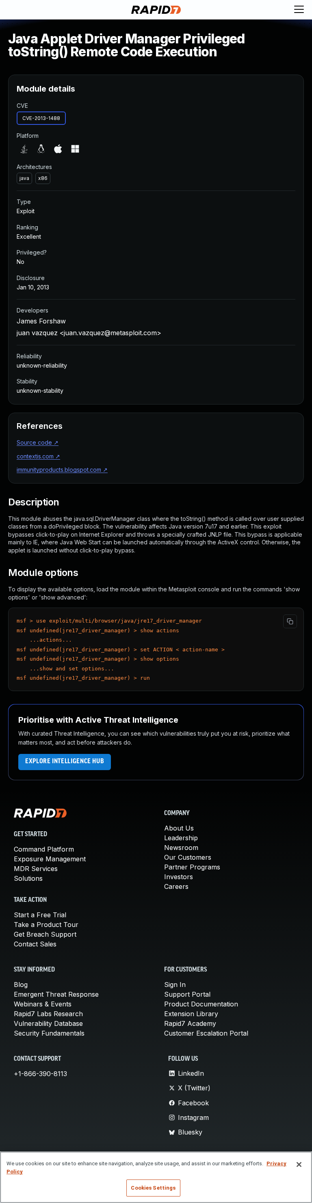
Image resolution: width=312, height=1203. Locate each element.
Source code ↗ (37, 442)
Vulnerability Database (48, 1023)
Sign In (175, 984)
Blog (21, 984)
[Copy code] (290, 621)
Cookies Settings (153, 1188)
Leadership (181, 838)
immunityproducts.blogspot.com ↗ (62, 469)
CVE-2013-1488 (41, 118)
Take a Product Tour (46, 924)
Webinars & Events (43, 1004)
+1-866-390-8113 (40, 1074)
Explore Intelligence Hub (64, 761)
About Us (179, 828)
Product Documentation (201, 1004)
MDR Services (36, 869)
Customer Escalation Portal (206, 1033)
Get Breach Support (45, 934)
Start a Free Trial (40, 915)
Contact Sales (35, 944)
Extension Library (191, 1014)
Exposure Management (50, 859)
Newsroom (181, 847)
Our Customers (187, 857)
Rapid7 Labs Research (48, 1014)
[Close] (299, 1164)
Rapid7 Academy (190, 1023)
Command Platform (44, 849)
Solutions (28, 878)
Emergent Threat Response (56, 994)
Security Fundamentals (49, 1033)
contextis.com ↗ (38, 456)
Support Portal (187, 994)
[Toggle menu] (299, 9)
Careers (176, 886)
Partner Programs (192, 867)
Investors (178, 877)
